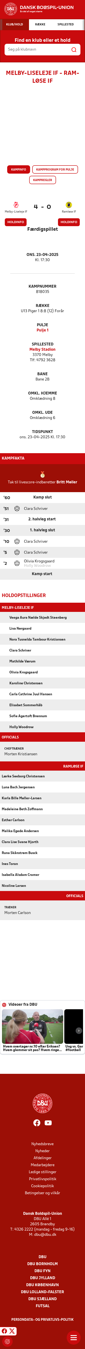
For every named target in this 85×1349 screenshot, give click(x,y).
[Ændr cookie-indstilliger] (7, 1341)
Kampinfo (18, 169)
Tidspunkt (42, 432)
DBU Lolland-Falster (42, 1292)
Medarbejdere (42, 1165)
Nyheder (42, 1151)
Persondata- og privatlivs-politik (42, 1319)
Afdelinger (43, 1158)
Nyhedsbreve (42, 1144)
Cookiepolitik (42, 1186)
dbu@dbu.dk (45, 1235)
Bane (42, 374)
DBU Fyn (42, 1271)
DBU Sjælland (42, 1299)
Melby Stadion (42, 350)
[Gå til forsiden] (36, 9)
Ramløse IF (69, 211)
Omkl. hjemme (42, 393)
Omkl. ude (42, 413)
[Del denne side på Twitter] (12, 1331)
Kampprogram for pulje (55, 169)
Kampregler (42, 180)
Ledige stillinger (42, 1172)
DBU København (42, 1285)
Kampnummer (42, 287)
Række (42, 306)
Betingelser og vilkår (42, 1193)
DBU (42, 1257)
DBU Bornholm (42, 1264)
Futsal (42, 1306)
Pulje (42, 325)
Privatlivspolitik (42, 1179)
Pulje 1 (43, 330)
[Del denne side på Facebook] (4, 1331)
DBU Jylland (42, 1278)
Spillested (42, 344)
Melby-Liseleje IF (16, 211)
